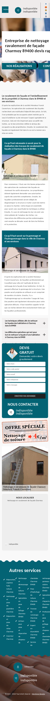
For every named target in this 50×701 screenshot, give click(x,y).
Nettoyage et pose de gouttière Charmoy (8, 604)
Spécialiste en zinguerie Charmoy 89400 (44, 601)
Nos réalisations (19, 66)
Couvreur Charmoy (8, 637)
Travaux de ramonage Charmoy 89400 (32, 615)
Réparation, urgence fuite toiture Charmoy (8, 586)
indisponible (30, 8)
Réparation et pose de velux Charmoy (8, 624)
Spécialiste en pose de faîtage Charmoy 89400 (20, 607)
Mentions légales (38, 694)
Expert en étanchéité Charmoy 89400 (32, 632)
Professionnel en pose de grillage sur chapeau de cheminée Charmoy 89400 (44, 627)
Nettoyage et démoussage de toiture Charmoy (20, 586)
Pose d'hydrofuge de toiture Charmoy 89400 (32, 596)
